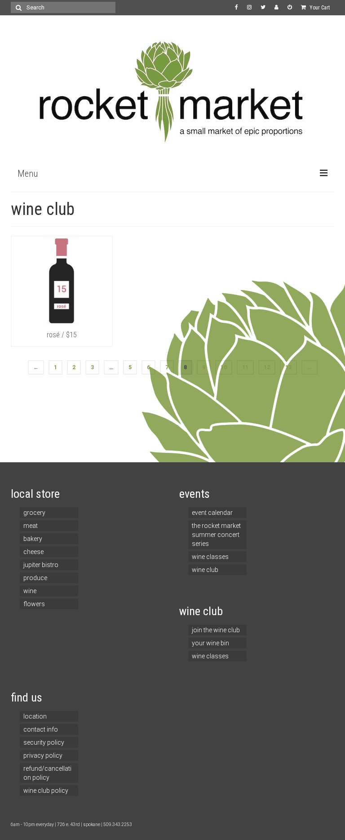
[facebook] (236, 7)
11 (245, 367)
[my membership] (276, 7)
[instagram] (249, 7)
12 (267, 367)
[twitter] (263, 7)
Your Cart (319, 7)
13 (288, 367)
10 (224, 367)
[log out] (289, 7)
